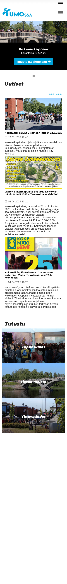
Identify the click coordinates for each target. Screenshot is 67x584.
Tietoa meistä (34, 382)
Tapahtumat (33, 347)
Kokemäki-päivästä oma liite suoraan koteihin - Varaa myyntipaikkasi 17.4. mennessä (29, 275)
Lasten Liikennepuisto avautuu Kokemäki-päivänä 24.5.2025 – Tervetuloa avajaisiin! (32, 193)
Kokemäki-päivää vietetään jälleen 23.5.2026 (33, 132)
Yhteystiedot (33, 417)
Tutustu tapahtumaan (32, 61)
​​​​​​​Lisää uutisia (55, 94)
